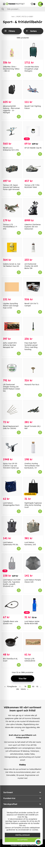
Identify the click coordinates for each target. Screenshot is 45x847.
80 (33, 686)
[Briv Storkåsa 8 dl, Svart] (11, 642)
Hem (13, 16)
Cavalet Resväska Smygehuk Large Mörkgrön (31, 69)
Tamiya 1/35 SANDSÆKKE (29, 660)
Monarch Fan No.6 (31, 384)
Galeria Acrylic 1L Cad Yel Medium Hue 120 (11, 265)
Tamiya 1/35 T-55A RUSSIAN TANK (31, 186)
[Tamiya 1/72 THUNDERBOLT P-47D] (11, 207)
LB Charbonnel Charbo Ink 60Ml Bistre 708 (31, 266)
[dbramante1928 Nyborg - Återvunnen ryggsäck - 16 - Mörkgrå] (11, 89)
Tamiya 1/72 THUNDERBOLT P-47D (10, 226)
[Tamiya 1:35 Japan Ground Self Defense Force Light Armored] (11, 168)
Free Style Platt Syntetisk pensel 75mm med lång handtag (30, 346)
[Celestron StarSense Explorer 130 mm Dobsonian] (33, 207)
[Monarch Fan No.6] (33, 367)
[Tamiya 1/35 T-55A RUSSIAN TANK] (33, 168)
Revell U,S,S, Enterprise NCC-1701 (11, 149)
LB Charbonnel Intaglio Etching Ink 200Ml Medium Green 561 (11, 387)
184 (17, 689)
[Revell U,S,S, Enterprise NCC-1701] (11, 131)
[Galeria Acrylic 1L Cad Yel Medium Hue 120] (11, 247)
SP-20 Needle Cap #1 (33, 148)
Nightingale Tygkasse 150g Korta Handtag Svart (33, 505)
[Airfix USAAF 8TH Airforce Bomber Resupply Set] (11, 326)
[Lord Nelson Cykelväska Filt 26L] (11, 525)
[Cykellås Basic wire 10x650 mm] (11, 604)
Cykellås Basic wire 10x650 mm (10, 622)
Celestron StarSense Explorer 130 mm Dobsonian (32, 226)
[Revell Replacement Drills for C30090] (11, 409)
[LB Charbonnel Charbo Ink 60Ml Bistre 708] (33, 247)
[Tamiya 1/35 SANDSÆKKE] (33, 642)
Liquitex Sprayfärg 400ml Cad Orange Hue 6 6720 (10, 305)
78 (25, 686)
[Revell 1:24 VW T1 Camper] (33, 286)
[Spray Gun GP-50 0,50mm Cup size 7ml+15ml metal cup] (11, 446)
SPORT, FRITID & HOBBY (24, 16)
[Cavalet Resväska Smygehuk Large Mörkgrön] (33, 50)
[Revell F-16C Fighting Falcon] (33, 89)
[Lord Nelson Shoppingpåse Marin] (11, 486)
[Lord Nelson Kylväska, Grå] (33, 525)
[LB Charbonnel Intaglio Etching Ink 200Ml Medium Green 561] (11, 367)
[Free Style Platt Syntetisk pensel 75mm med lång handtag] (33, 326)
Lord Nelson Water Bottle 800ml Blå (31, 622)
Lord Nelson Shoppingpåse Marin (11, 504)
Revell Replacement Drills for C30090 (11, 427)
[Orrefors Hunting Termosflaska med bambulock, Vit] (33, 446)
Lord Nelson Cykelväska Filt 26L (10, 543)
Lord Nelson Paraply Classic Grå (32, 581)
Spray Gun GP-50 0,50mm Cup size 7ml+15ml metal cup (11, 465)
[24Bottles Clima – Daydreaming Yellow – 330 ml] (11, 50)
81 (37, 686)
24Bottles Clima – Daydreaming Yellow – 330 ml (11, 69)
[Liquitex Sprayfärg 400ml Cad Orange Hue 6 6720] (11, 286)
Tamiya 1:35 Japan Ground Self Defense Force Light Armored (11, 187)
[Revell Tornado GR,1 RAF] (33, 409)
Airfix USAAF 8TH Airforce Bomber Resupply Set (10, 345)
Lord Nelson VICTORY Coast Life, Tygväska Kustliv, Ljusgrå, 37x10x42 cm (12, 583)
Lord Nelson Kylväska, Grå (30, 543)
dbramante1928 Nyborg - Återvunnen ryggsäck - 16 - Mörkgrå (11, 109)
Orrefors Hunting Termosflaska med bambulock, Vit (31, 465)
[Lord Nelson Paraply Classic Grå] (33, 563)
